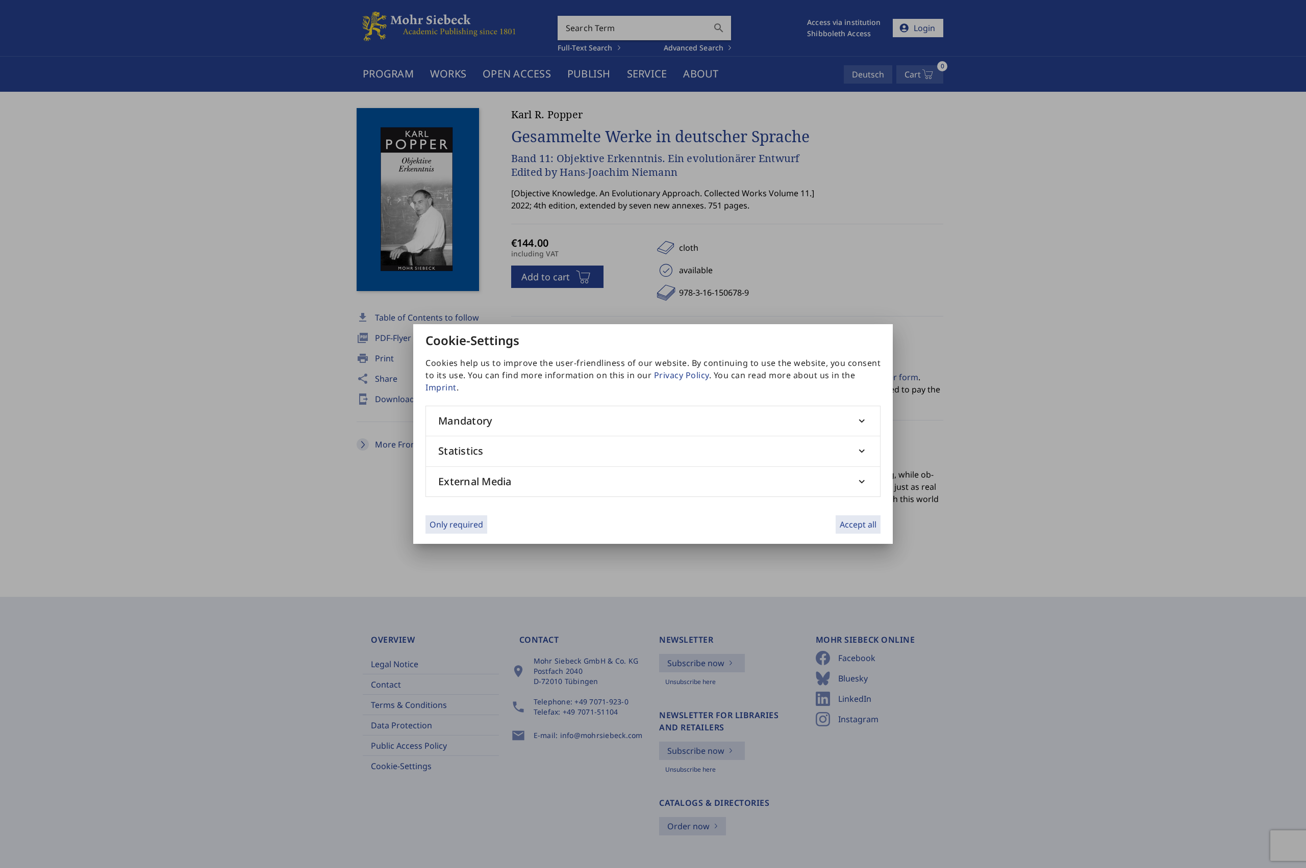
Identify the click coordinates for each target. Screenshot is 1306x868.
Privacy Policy (681, 375)
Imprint (441, 387)
